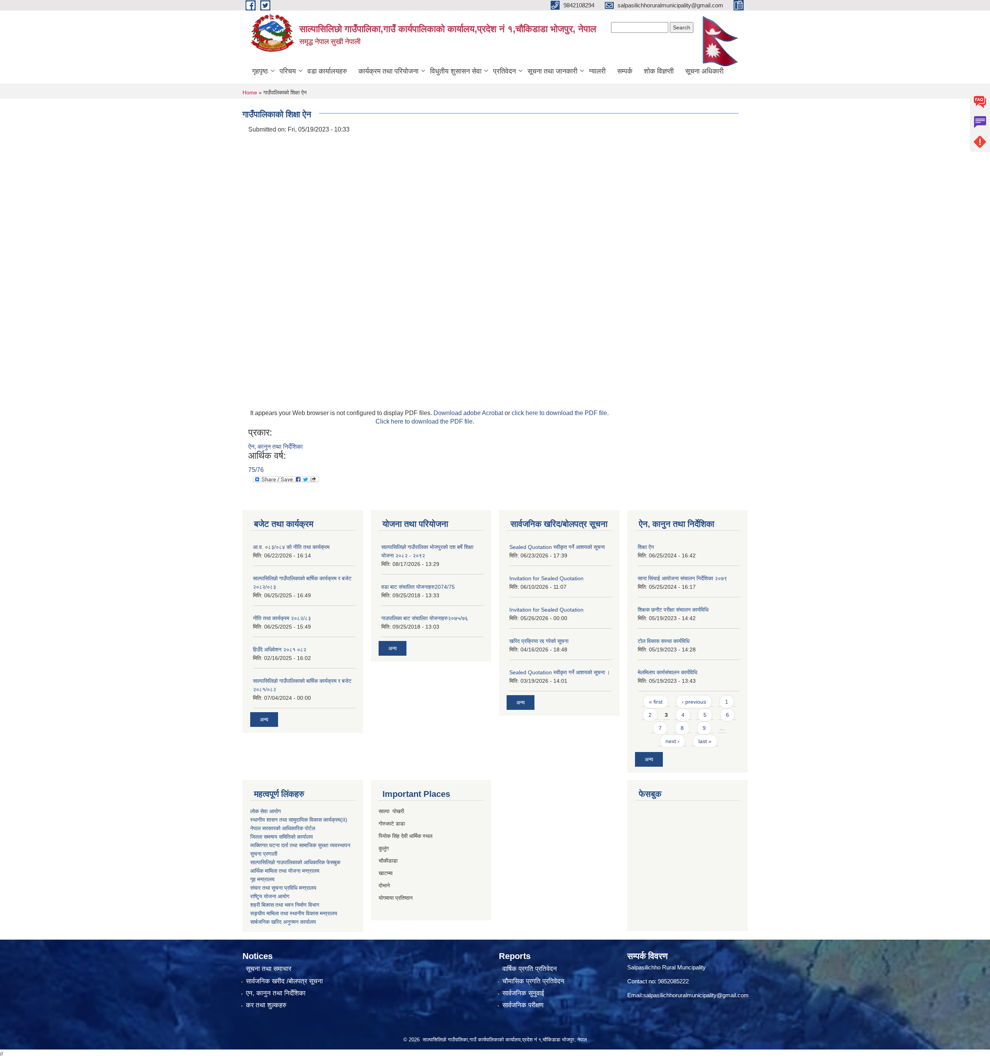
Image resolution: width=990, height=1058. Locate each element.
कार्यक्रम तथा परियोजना (388, 71)
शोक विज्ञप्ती (659, 71)
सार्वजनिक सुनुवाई (523, 993)
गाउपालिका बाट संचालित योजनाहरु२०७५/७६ (424, 618)
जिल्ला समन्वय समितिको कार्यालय (281, 837)
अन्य (264, 719)
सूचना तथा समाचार (268, 969)
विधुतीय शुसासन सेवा (455, 71)
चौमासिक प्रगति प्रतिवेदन (533, 981)
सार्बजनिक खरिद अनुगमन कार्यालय (283, 922)
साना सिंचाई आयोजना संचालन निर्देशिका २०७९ (682, 578)
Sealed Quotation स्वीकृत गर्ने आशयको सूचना (557, 547)
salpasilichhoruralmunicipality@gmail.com (696, 995)
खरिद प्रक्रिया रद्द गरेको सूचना (538, 641)
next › (672, 741)
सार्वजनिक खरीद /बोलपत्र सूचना (284, 981)
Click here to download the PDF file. (425, 421)
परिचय (288, 71)
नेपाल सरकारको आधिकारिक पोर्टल (282, 828)
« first (655, 702)
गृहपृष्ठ (260, 71)
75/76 (256, 470)
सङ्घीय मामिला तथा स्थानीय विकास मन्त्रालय (293, 913)
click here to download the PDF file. (560, 413)
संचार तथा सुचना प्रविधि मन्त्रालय (283, 888)
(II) (343, 820)
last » (705, 741)
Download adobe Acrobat (469, 413)
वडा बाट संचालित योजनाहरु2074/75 (418, 587)
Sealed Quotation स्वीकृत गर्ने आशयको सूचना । (559, 672)
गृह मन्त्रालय (262, 879)
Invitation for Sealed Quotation (546, 578)
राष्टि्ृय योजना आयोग (269, 896)
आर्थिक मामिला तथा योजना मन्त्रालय (284, 871)
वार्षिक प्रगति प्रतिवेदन (529, 969)
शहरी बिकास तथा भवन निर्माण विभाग (284, 905)
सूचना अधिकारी (704, 71)
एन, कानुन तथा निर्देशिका (276, 993)
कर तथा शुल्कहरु (266, 1005)
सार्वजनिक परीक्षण (522, 1005)
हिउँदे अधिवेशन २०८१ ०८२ (279, 649)
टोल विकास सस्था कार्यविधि (664, 641)
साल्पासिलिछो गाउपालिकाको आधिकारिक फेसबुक (295, 862)
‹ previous (694, 702)
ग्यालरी (597, 71)
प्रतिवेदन (504, 71)
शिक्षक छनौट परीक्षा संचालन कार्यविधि (673, 610)
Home (249, 92)
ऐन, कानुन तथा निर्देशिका (275, 446)
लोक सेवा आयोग (265, 811)
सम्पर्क (624, 71)
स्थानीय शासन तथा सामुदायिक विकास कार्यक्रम (295, 820)
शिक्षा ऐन (646, 547)
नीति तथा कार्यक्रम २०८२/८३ (282, 618)
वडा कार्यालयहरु (327, 71)
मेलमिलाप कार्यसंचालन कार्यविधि (667, 672)
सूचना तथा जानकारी (552, 71)
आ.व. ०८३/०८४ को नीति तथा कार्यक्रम (291, 547)
